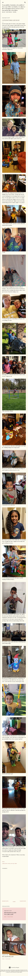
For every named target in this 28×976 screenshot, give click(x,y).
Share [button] (3, 861)
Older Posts (23, 901)
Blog (3, 12)
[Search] (25, 2)
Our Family (9, 12)
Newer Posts (5, 901)
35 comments (10, 916)
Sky (13, 863)
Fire (11, 863)
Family (9, 863)
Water (15, 863)
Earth (6, 863)
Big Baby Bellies (7, 956)
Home (14, 901)
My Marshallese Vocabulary (10, 913)
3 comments (7, 958)
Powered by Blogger (15, 967)
